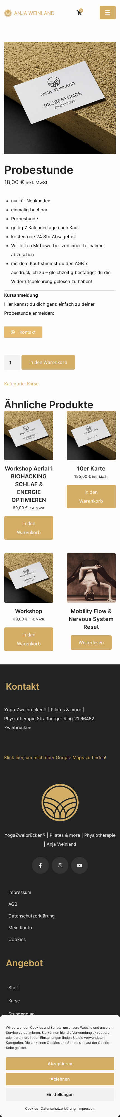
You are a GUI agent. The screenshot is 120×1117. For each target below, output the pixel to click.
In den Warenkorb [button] (29, 528)
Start (13, 987)
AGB (12, 904)
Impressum (86, 1108)
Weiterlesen (91, 642)
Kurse (33, 383)
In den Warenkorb (48, 362)
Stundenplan (21, 1014)
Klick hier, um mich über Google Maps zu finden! (55, 757)
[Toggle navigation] (108, 12)
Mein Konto (20, 927)
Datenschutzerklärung (58, 1108)
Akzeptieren (60, 1063)
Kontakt (27, 332)
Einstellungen (60, 1094)
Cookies (31, 1108)
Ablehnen (60, 1079)
